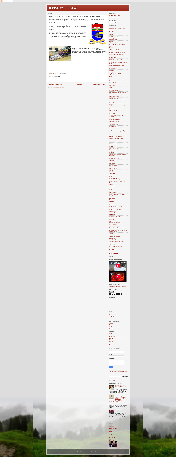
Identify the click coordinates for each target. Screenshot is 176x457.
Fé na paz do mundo (113, 108)
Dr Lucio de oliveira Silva (114, 90)
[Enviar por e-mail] (60, 73)
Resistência (111, 219)
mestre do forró (112, 141)
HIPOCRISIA (112, 118)
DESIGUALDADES (113, 82)
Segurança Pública (113, 336)
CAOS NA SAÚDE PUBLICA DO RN (117, 52)
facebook (111, 323)
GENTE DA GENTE (113, 113)
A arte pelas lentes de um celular (116, 27)
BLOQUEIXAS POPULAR (63, 8)
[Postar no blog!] (62, 73)
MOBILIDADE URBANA (114, 144)
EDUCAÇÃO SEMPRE (114, 96)
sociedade (111, 233)
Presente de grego (113, 199)
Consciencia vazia (113, 67)
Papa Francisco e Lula (114, 178)
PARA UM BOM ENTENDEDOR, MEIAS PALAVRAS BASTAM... (120, 411)
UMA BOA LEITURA (113, 243)
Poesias (111, 341)
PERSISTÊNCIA (112, 186)
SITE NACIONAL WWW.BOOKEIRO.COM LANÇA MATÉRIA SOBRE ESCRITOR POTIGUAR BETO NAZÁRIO (113, 433)
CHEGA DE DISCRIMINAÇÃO (115, 59)
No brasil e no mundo (114, 158)
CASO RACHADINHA (114, 56)
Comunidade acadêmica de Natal (116, 65)
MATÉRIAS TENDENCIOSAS (115, 136)
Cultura (110, 76)
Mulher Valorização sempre (115, 148)
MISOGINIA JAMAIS (113, 143)
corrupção (111, 70)
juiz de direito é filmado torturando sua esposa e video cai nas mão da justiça (117, 131)
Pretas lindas (112, 201)
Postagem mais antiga (99, 84)
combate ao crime (113, 61)
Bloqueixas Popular (115, 15)
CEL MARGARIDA (113, 57)
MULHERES (112, 152)
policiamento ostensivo (114, 192)
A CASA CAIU (112, 31)
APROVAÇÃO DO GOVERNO (115, 37)
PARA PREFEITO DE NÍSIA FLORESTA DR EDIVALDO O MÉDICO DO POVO (117, 181)
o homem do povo (113, 165)
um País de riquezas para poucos (116, 241)
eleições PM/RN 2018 (114, 98)
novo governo (112, 163)
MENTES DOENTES (113, 140)
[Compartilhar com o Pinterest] (66, 73)
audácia (111, 41)
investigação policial (113, 124)
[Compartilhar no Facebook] (64, 73)
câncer (110, 51)
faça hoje (111, 104)
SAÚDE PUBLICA (113, 224)
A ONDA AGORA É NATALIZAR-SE (116, 33)
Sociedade (111, 334)
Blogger (96, 451)
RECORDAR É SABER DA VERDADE (117, 217)
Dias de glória (112, 85)
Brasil (110, 46)
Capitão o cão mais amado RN (116, 54)
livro (110, 133)
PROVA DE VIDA (113, 208)
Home (110, 313)
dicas (110, 87)
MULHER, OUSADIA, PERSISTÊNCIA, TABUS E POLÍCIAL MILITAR (120, 386)
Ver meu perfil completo (114, 17)
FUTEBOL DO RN (113, 110)
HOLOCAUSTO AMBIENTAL (115, 119)
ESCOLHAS (111, 102)
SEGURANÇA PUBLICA (114, 226)
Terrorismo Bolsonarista (114, 236)
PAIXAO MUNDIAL (113, 175)
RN (110, 221)
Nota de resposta (113, 161)
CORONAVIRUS (112, 68)
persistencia (112, 184)
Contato (111, 314)
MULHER (111, 146)
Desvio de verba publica (114, 84)
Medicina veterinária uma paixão (116, 138)
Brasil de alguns (112, 47)
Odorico (111, 170)
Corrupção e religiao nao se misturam (117, 71)
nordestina (111, 160)
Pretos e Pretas (112, 203)
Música (110, 157)
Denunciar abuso (113, 253)
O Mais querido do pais (114, 166)
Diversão (111, 88)
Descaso (111, 80)
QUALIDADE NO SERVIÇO (115, 209)
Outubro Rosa (112, 173)
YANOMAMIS (112, 249)
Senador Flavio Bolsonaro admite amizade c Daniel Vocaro (116, 228)
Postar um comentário (55, 78)
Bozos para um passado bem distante (117, 44)
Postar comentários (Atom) (58, 87)
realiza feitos (112, 214)
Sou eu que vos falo (113, 234)
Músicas (111, 343)
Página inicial (78, 84)
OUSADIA (111, 171)
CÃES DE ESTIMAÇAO (114, 49)
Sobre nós (111, 316)
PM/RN (110, 189)
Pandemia (111, 176)
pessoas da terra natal (114, 187)
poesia (110, 191)
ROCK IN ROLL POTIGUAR (115, 222)
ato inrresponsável (113, 39)
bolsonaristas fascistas (114, 42)
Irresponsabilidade (113, 126)
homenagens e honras (114, 121)
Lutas (110, 135)
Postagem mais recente (55, 84)
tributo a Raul (112, 238)
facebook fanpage (113, 324)
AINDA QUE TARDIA (113, 36)
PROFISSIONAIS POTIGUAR (115, 206)
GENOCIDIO (112, 112)
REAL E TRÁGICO (113, 212)
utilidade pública (112, 244)
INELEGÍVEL (112, 123)
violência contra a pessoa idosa (116, 248)
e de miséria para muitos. (114, 95)
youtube (111, 328)
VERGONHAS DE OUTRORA (115, 246)
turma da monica (113, 239)
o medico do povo (113, 168)
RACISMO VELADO (113, 211)
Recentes (111, 318)
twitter (110, 326)
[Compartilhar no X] (63, 73)
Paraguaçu (111, 182)
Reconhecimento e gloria (114, 216)
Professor (111, 204)
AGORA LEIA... (112, 34)
